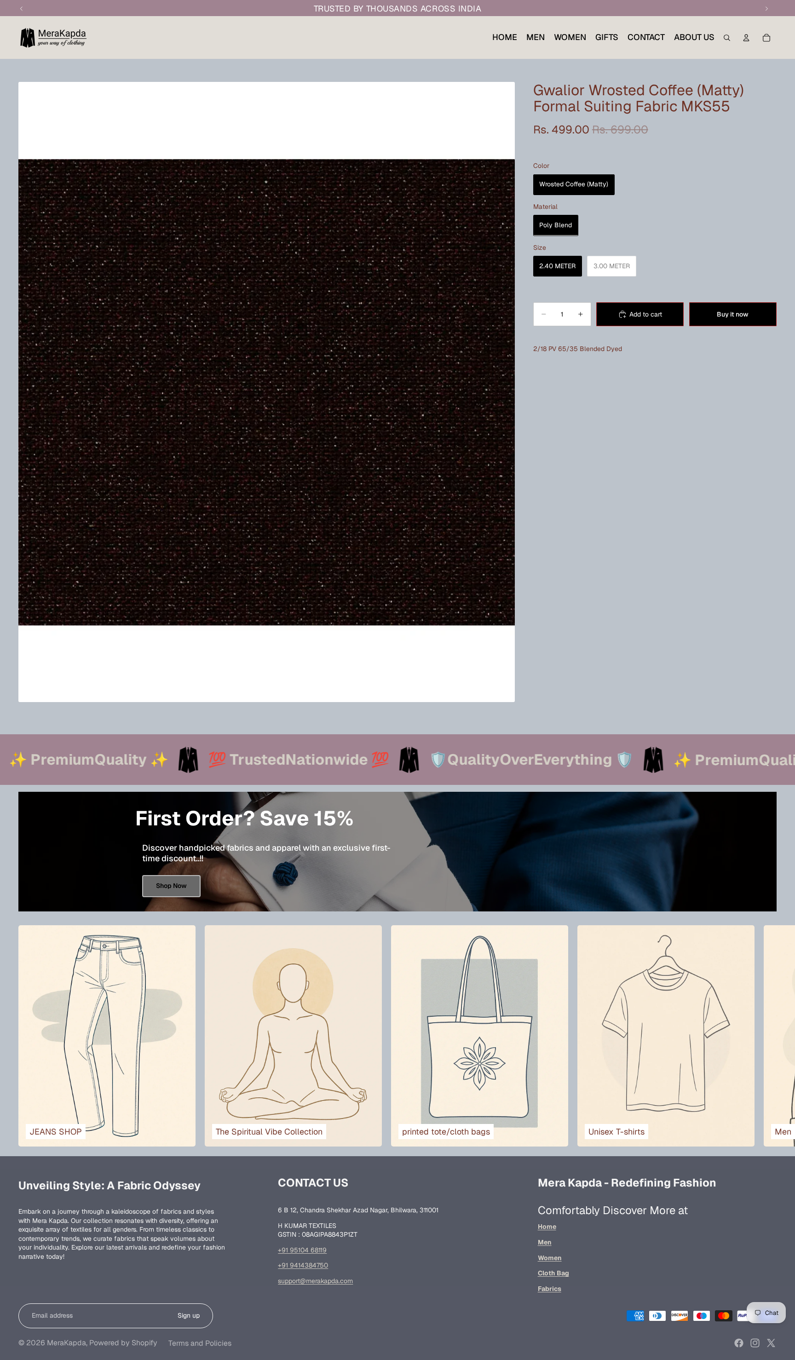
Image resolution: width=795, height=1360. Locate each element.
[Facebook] (738, 1342)
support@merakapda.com (315, 1281)
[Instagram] (754, 1342)
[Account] (746, 38)
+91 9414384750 (303, 1265)
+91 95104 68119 (302, 1250)
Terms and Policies (199, 1343)
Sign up (189, 1315)
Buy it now (733, 314)
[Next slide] (766, 1036)
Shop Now (171, 886)
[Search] (727, 38)
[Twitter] (771, 1342)
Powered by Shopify (123, 1343)
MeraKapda (66, 1343)
